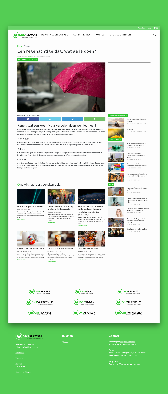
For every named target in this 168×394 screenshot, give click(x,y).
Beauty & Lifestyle (54, 35)
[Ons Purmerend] (128, 312)
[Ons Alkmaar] (39, 312)
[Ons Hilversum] (128, 302)
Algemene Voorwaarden (25, 344)
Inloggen (19, 363)
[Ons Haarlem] (84, 312)
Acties (100, 35)
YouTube (136, 364)
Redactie (30, 56)
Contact (114, 335)
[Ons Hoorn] (84, 302)
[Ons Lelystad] (128, 291)
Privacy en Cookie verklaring (27, 347)
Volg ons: (113, 361)
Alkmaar (65, 342)
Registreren (20, 366)
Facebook (114, 364)
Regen (34, 59)
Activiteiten (82, 35)
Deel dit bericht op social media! (28, 115)
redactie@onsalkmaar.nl (126, 344)
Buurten (67, 335)
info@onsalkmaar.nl (127, 341)
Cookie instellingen (23, 372)
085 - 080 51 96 (130, 355)
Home (19, 46)
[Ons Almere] (39, 291)
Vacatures (19, 358)
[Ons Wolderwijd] (39, 302)
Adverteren (142, 28)
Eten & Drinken (120, 35)
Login (150, 28)
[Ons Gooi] (84, 291)
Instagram (125, 364)
